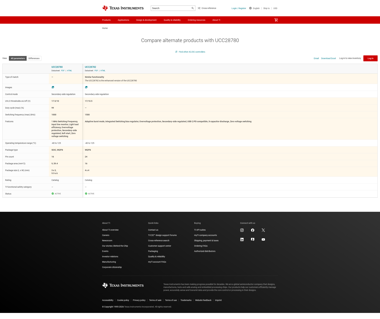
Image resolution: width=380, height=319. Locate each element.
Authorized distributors (204, 251)
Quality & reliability (156, 256)
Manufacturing (109, 262)
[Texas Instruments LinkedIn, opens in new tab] (242, 240)
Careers (105, 235)
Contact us (153, 230)
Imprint (218, 300)
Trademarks (185, 300)
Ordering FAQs (201, 246)
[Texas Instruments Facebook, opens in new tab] (252, 231)
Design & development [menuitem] (146, 20)
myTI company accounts (205, 235)
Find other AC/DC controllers (192, 52)
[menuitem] (276, 20)
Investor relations (110, 256)
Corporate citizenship (112, 267)
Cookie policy (123, 300)
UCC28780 (57, 67)
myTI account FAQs (157, 262)
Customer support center (159, 246)
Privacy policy (139, 300)
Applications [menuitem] (123, 20)
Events (105, 251)
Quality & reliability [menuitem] (172, 20)
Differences (33, 58)
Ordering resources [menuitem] (196, 20)
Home (105, 28)
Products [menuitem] (106, 20)
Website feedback (203, 300)
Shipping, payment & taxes (206, 240)
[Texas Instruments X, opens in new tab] (263, 231)
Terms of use (171, 300)
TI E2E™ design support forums (162, 235)
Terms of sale (155, 300)
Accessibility (107, 300)
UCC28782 (90, 67)
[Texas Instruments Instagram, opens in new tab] (242, 231)
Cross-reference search (158, 240)
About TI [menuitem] (216, 20)
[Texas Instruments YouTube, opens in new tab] (263, 240)
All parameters (18, 58)
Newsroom (107, 240)
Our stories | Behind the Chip (115, 246)
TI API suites (200, 230)
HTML (69, 71)
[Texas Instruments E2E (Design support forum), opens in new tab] (252, 240)
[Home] (123, 8)
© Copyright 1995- (113, 307)
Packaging (153, 251)
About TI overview (110, 230)
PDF (63, 71)
